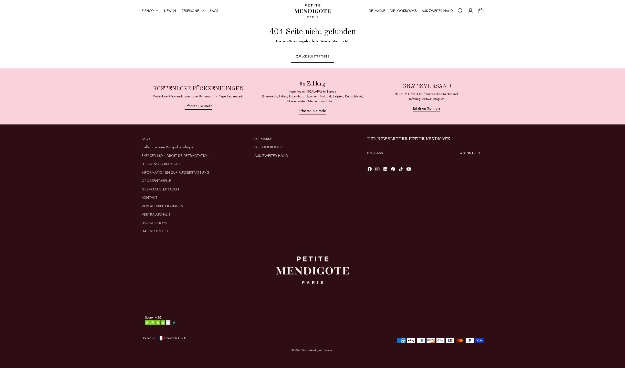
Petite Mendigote (312, 350)
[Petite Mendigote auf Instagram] (378, 170)
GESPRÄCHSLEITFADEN (160, 189)
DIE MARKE (263, 139)
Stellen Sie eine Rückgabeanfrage (167, 147)
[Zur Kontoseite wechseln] (470, 11)
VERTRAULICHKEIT (156, 214)
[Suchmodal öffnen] (460, 11)
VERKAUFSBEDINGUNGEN (162, 206)
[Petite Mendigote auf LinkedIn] (386, 170)
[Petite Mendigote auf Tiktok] (401, 170)
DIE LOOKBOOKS (268, 147)
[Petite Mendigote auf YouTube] (409, 170)
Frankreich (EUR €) (175, 338)
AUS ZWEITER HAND (271, 155)
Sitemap (328, 350)
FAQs (146, 139)
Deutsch (146, 338)
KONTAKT (149, 197)
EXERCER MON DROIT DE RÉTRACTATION (175, 155)
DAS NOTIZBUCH (155, 231)
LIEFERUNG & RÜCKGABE (162, 164)
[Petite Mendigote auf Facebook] (370, 170)
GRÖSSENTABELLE (156, 180)
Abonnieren (470, 153)
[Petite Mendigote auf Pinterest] (393, 170)
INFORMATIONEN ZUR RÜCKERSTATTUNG (175, 172)
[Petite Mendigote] (312, 11)
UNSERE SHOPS (154, 223)
